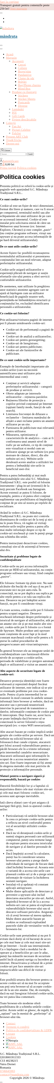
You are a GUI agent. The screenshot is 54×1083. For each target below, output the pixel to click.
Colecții (11, 122)
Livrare (10, 1033)
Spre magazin (18, 8)
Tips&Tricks (13, 140)
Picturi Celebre (21, 129)
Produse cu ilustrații (24, 92)
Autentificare (10, 161)
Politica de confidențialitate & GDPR (29, 1030)
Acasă (9, 54)
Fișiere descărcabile (24, 119)
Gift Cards (18, 116)
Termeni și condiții (17, 1026)
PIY (14, 112)
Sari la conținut (9, 1)
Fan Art (16, 126)
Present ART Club (17, 136)
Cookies (11, 1037)
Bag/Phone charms (29, 85)
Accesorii (18, 61)
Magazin (11, 57)
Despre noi (12, 143)
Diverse (22, 105)
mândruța (8, 36)
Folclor (16, 133)
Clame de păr (26, 78)
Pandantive (25, 74)
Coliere (22, 68)
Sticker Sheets (26, 98)
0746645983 (7, 1071)
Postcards (24, 102)
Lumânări (18, 109)
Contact (10, 1023)
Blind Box (24, 88)
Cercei (22, 64)
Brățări (22, 81)
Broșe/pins (24, 71)
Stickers (23, 95)
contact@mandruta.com (14, 1074)
